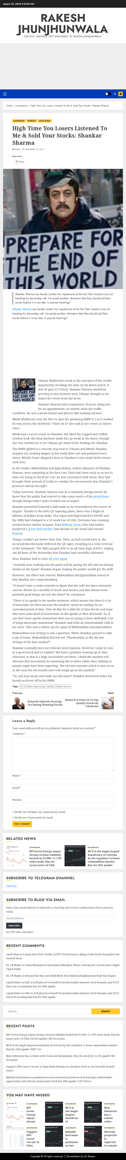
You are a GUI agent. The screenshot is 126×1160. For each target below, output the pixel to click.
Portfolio (32, 120)
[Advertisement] (63, 66)
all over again (58, 558)
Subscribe (120, 94)
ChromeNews (73, 1156)
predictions (101, 496)
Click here (11, 886)
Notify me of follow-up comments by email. (40, 812)
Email (16, 787)
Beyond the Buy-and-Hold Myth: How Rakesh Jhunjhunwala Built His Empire (71, 975)
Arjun (17, 149)
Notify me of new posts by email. (34, 817)
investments (19, 120)
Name (16, 775)
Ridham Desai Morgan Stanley (39, 686)
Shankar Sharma (21, 309)
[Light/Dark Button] (108, 93)
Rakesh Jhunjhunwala (63, 23)
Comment (19, 733)
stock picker (44, 120)
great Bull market (40, 529)
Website (17, 799)
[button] (5, 94)
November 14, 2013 (34, 149)
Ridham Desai (71, 524)
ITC (21, 686)
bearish (17, 533)
